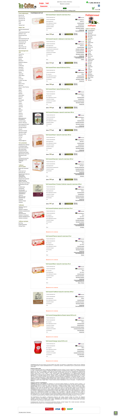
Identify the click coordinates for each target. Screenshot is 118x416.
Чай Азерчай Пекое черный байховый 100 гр (58, 67)
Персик (82, 255)
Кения (89, 48)
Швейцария (91, 75)
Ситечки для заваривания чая (23, 190)
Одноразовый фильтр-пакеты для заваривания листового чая (24, 175)
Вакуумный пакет (23, 150)
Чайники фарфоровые (24, 216)
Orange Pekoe (22, 226)
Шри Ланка (90, 77)
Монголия (90, 56)
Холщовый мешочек (23, 158)
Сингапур (90, 66)
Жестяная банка (22, 149)
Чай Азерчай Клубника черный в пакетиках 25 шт (59, 208)
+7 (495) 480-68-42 (94, 3)
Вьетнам (90, 36)
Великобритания (92, 35)
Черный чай (81, 55)
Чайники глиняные (23, 209)
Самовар (21, 199)
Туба (20, 156)
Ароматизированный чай (79, 56)
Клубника (82, 227)
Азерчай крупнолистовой (79, 100)
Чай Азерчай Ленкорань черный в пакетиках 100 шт (60, 112)
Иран (89, 44)
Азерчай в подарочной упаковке (77, 327)
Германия (90, 38)
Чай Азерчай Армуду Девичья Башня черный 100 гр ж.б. (61, 315)
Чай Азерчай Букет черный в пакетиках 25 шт (58, 14)
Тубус (20, 162)
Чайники (21, 202)
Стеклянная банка (23, 146)
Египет (89, 39)
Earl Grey (21, 223)
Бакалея (43, 6)
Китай (89, 51)
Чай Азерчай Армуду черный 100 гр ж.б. (57, 341)
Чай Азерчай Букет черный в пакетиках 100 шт (58, 134)
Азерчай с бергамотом (79, 167)
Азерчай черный (80, 23)
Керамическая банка (23, 152)
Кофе (41, 3)
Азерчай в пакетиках (80, 26)
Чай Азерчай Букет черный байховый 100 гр (58, 89)
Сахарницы (21, 188)
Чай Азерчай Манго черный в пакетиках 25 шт (58, 263)
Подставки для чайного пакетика (23, 181)
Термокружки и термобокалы (22, 193)
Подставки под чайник (24, 182)
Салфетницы (22, 186)
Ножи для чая (22, 172)
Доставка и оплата (61, 1)
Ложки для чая (22, 170)
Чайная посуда (22, 200)
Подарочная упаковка (24, 178)
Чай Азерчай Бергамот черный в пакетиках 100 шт (59, 159)
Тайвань (90, 69)
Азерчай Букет (81, 24)
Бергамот (82, 176)
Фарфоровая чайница (24, 144)
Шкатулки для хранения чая (22, 197)
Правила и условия (65, 3)
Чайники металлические (22, 213)
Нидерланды (91, 59)
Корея (89, 53)
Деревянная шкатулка (24, 153)
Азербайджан (81, 19)
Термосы (21, 195)
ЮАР (89, 78)
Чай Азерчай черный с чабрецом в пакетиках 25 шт (60, 39)
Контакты (69, 1)
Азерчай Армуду (80, 325)
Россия (82, 17)
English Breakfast (23, 224)
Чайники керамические (24, 210)
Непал (89, 57)
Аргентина (90, 32)
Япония (90, 80)
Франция (90, 74)
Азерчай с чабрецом (80, 49)
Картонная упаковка (23, 147)
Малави (90, 54)
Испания (90, 45)
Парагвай (90, 60)
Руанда (89, 65)
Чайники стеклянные (24, 215)
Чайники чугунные (23, 218)
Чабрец (82, 59)
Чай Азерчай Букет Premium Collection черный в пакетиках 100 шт (64, 184)
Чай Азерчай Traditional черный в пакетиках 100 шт (59, 291)
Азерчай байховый (80, 52)
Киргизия (90, 50)
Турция (89, 72)
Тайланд (90, 71)
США (89, 68)
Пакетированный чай (79, 30)
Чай (47, 3)
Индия (89, 41)
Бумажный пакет (23, 155)
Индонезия (90, 42)
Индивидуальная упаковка (23, 160)
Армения (90, 33)
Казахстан (90, 47)
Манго (79, 282)
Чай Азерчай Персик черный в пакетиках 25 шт (58, 236)
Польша (90, 62)
